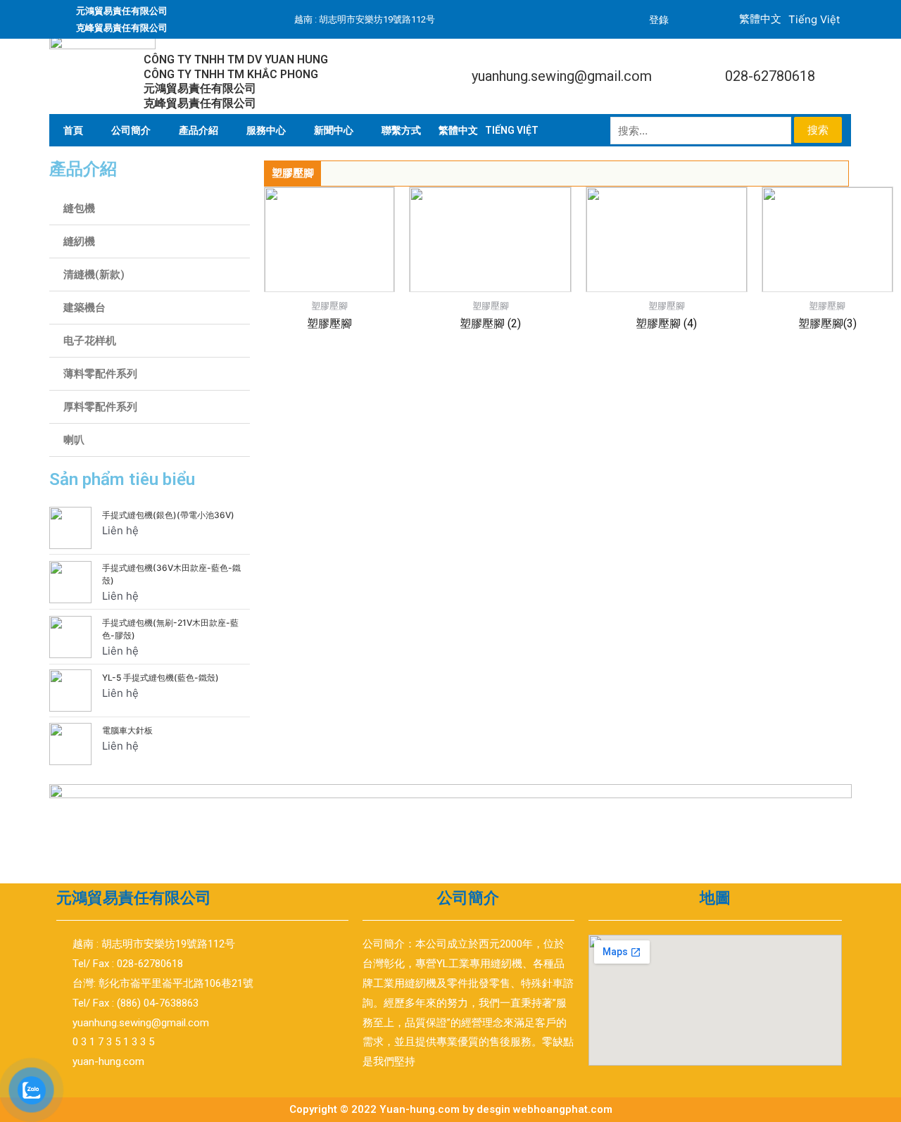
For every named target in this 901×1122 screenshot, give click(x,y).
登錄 (659, 19)
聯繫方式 (401, 130)
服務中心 (266, 130)
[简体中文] (458, 130)
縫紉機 (79, 241)
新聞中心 (333, 130)
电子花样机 (89, 340)
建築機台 (84, 307)
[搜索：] (702, 130)
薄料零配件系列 (100, 373)
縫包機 (79, 208)
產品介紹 (198, 130)
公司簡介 (131, 130)
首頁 (73, 130)
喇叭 (73, 440)
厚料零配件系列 (100, 407)
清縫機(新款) (94, 274)
